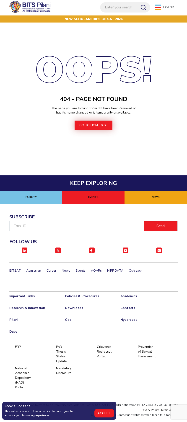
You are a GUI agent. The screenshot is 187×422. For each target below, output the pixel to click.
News (66, 270)
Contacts (127, 308)
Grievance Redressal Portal (104, 352)
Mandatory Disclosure (63, 370)
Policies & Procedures (82, 296)
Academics (128, 296)
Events (81, 270)
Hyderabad (129, 320)
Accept (104, 413)
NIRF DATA (115, 270)
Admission (33, 270)
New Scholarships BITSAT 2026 (93, 19)
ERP (18, 347)
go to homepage (93, 125)
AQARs (96, 270)
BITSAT (15, 270)
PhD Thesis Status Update (61, 354)
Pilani (13, 320)
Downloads (74, 308)
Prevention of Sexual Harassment (145, 352)
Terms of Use (169, 410)
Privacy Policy (150, 410)
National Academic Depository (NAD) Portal (22, 377)
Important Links (22, 296)
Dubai (13, 331)
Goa (68, 320)
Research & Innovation (27, 308)
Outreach (136, 270)
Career (51, 270)
